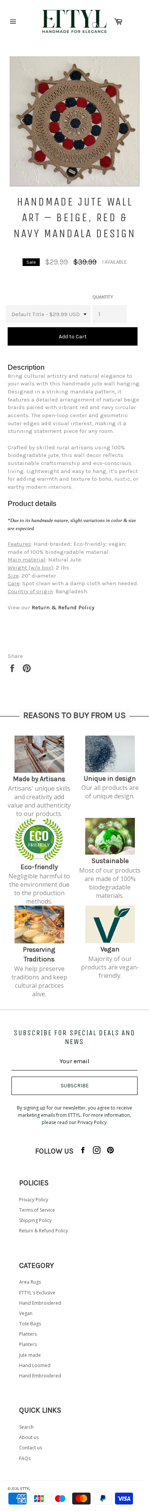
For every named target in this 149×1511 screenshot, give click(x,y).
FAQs (25, 1458)
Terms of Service (37, 1210)
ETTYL (25, 1488)
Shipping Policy (35, 1220)
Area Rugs (30, 1282)
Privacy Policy (33, 1199)
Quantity (102, 297)
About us (29, 1437)
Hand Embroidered (40, 1303)
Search (26, 1427)
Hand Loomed (34, 1365)
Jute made (30, 1355)
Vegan (25, 1313)
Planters (28, 1334)
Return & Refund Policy (43, 1230)
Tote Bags (30, 1323)
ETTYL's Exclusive (37, 1292)
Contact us (30, 1447)
